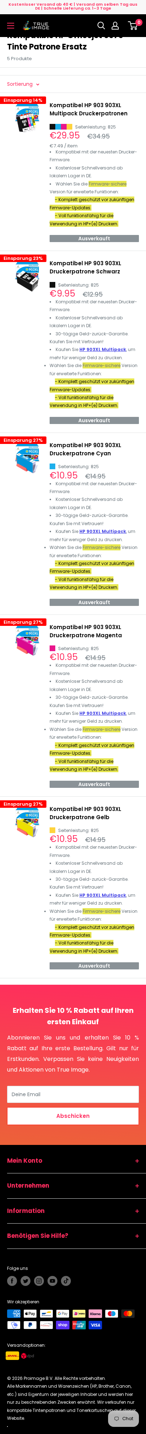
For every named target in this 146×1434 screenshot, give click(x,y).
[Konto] (117, 26)
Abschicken (73, 1116)
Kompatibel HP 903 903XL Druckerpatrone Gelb (85, 813)
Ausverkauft (94, 238)
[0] (133, 25)
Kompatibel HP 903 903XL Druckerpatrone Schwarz (85, 267)
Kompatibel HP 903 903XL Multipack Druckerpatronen (89, 109)
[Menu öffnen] (10, 25)
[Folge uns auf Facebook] (12, 1281)
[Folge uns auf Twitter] (25, 1281)
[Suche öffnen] (101, 26)
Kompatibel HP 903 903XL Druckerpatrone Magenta (86, 631)
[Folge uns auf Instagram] (39, 1281)
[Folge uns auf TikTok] (66, 1281)
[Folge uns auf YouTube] (52, 1281)
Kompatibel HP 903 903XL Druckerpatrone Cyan (85, 449)
